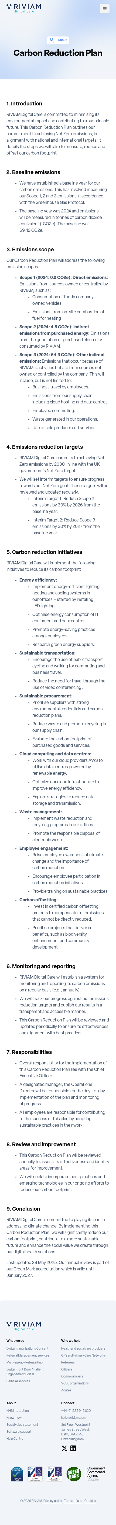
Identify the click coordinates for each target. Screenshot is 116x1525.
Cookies (90, 1501)
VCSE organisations (75, 1383)
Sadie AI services (18, 1381)
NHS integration (17, 1411)
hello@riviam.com (73, 1418)
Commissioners (72, 1376)
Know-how (14, 1418)
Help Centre (14, 1439)
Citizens (67, 1369)
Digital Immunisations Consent (27, 1348)
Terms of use (73, 1501)
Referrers (68, 1362)
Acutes (66, 1390)
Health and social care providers (83, 1348)
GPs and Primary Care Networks (83, 1355)
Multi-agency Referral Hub (24, 1362)
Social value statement (22, 1425)
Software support (19, 1432)
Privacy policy (52, 1501)
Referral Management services (27, 1355)
